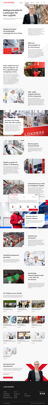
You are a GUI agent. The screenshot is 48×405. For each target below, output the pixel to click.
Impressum (32, 403)
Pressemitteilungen (27, 395)
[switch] (20, 207)
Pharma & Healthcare (6, 395)
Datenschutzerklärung (38, 403)
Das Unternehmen (16, 393)
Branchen (21, 2)
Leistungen (27, 2)
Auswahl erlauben (24, 209)
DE (44, 2)
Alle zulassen (33, 209)
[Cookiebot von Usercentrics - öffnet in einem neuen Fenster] (35, 194)
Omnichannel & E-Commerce (7, 397)
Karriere (37, 2)
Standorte (15, 397)
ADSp (44, 403)
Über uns (32, 2)
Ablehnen (15, 209)
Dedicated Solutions (6, 393)
